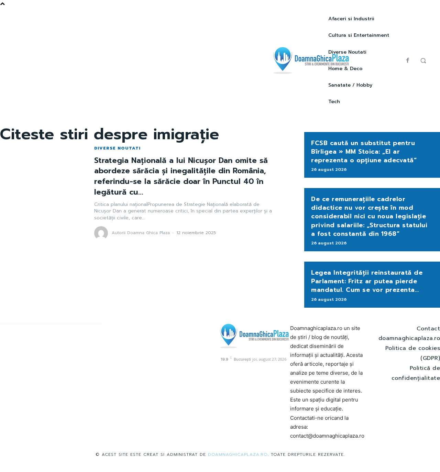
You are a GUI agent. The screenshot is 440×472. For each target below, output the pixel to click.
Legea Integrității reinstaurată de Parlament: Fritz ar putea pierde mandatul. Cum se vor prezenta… (366, 281)
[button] (423, 60)
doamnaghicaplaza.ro (238, 454)
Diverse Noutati (117, 148)
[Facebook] (408, 60)
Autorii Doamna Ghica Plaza (141, 233)
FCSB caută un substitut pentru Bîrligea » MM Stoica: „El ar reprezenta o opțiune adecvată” (364, 151)
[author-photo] (102, 233)
